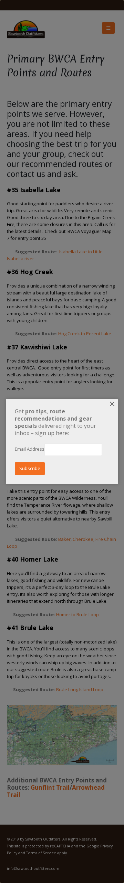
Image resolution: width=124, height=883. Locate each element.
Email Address (29, 449)
